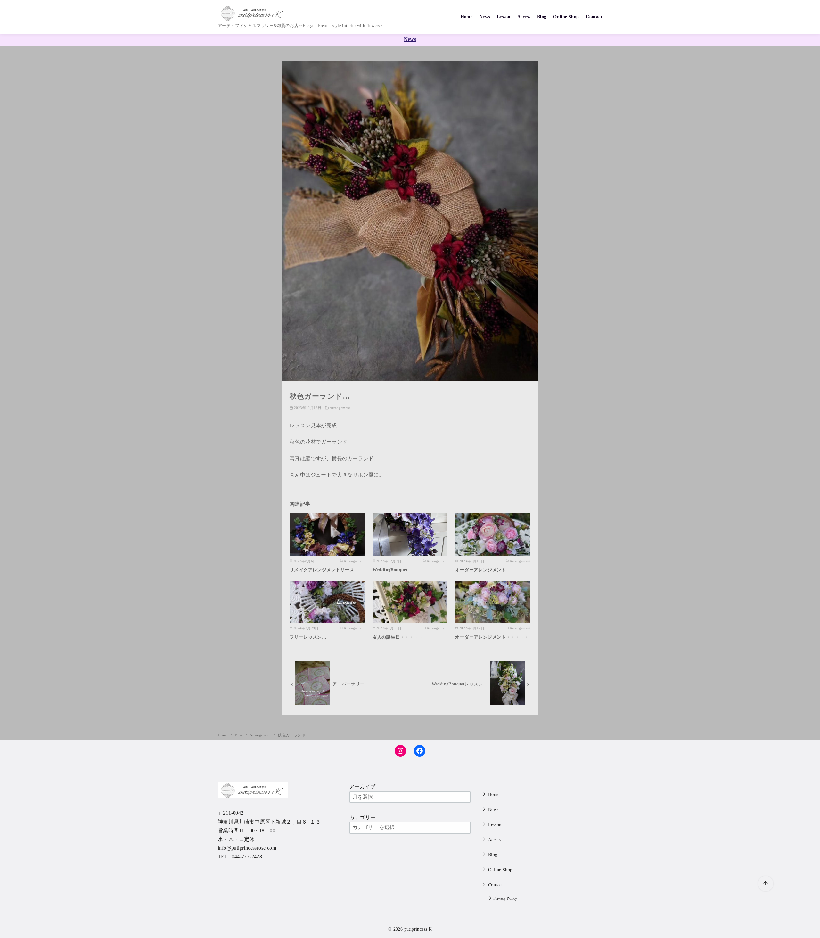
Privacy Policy (505, 898)
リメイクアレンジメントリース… (324, 569)
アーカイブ (362, 786)
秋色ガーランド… (293, 735)
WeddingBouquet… (393, 569)
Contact (594, 16)
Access (523, 16)
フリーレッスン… (308, 637)
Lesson (503, 16)
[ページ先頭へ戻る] (765, 883)
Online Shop (566, 16)
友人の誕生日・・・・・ (398, 637)
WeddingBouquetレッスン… (460, 683)
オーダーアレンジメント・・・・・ (492, 637)
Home (467, 16)
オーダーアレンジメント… (483, 569)
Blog (541, 16)
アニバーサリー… (350, 683)
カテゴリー (362, 817)
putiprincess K (418, 929)
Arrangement (340, 408)
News (485, 16)
